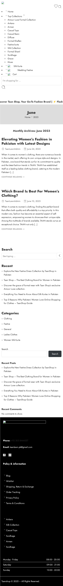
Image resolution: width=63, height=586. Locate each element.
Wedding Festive (25, 70)
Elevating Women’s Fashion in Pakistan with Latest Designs (27, 141)
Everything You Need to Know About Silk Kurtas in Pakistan (31, 294)
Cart (15, 74)
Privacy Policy (12, 497)
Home (10, 11)
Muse (10, 62)
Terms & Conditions (15, 503)
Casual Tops (13, 30)
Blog (8, 475)
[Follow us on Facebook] (4, 455)
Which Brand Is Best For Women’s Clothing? (30, 193)
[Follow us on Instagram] (10, 455)
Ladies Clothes (10, 334)
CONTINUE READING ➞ (13, 176)
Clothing (8, 318)
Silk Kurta (18, 66)
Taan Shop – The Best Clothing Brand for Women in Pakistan (32, 280)
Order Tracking (13, 492)
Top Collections (15, 16)
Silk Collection (14, 48)
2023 (35, 117)
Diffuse (11, 37)
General (7, 329)
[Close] (59, 255)
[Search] (59, 6)
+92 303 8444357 (19, 440)
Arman (11, 26)
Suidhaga (12, 55)
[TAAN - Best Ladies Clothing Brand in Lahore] (6, 3)
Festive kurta (13, 44)
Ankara (11, 23)
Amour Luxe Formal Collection (22, 19)
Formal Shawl (14, 51)
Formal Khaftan (14, 40)
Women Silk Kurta (12, 340)
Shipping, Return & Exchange (20, 486)
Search (5, 349)
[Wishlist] (56, 6)
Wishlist (9, 481)
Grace (10, 58)
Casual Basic (13, 33)
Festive (7, 323)
